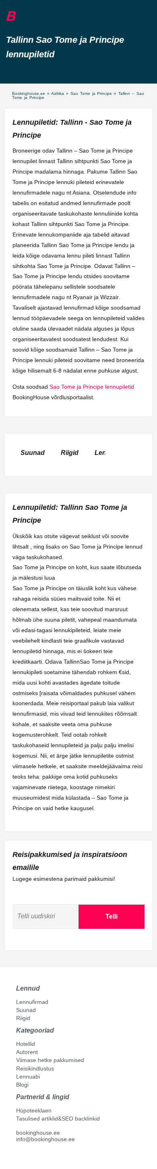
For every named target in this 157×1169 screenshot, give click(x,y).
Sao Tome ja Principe (91, 93)
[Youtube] (28, 1157)
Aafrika (57, 93)
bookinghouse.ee (38, 1132)
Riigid (23, 1018)
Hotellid (25, 1044)
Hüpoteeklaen (34, 1110)
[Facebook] (19, 1157)
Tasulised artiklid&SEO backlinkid (58, 1118)
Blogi (22, 1084)
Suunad (26, 1010)
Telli (111, 916)
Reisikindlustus (35, 1068)
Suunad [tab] (33, 452)
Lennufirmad (32, 1002)
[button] (25, 16)
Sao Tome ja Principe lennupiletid (92, 386)
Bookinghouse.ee (28, 93)
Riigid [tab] (69, 452)
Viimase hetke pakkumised (50, 1060)
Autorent (27, 1052)
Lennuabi (28, 1076)
